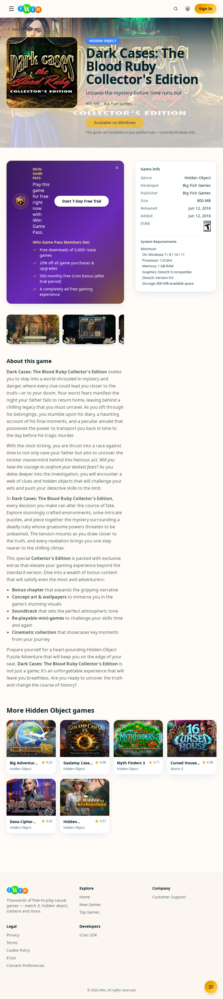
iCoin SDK (88, 935)
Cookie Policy (18, 950)
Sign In (205, 8)
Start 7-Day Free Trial (81, 201)
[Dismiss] (117, 168)
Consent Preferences (25, 965)
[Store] (188, 9)
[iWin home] (29, 9)
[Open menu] (11, 9)
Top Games (89, 912)
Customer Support (169, 896)
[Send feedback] (211, 987)
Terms (12, 942)
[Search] (176, 9)
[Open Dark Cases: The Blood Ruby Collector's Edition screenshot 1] (33, 329)
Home (84, 896)
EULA (11, 957)
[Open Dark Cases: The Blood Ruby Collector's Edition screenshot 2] (89, 329)
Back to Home (24, 29)
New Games (90, 904)
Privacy (13, 935)
